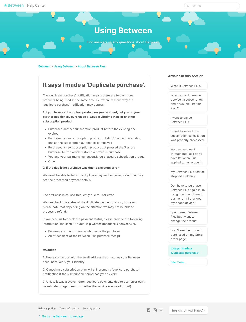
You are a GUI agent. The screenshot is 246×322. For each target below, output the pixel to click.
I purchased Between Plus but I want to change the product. (185, 216)
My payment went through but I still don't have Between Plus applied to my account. (186, 156)
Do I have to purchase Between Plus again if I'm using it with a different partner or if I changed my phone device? (188, 194)
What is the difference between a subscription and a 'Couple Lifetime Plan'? (187, 101)
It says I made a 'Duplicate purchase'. (185, 250)
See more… (178, 262)
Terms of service (69, 308)
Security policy (91, 308)
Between (44, 66)
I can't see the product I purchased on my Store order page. (187, 234)
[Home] (26, 6)
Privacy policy (47, 308)
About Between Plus (92, 66)
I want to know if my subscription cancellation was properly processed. (188, 135)
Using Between (64, 66)
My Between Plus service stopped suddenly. (188, 174)
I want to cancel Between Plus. (182, 120)
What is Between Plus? (186, 86)
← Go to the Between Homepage (60, 316)
